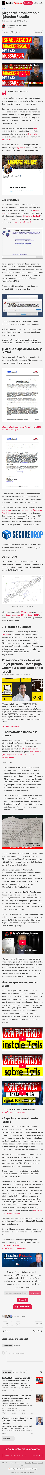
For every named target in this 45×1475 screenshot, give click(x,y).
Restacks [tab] (17, 1346)
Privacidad (28, 1463)
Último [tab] (15, 1372)
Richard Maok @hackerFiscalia (17, 25)
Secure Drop (6, 510)
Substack (5, 635)
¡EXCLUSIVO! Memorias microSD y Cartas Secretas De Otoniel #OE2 (17, 1379)
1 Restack (23, 1316)
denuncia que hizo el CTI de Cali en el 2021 (22, 615)
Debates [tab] (22, 1372)
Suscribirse (28, 3)
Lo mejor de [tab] (7, 1372)
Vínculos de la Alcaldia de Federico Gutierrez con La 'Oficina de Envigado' (17, 1420)
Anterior (8, 1331)
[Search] (41, 1372)
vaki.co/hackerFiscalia (10, 1245)
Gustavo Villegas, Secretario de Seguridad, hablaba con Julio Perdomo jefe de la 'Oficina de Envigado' (17, 1427)
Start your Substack (17, 1469)
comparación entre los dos (22, 222)
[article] (22, 1384)
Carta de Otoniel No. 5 (31, 749)
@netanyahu (32, 134)
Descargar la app (31, 1469)
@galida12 (37, 128)
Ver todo (6, 1438)
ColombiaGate (21, 1410)
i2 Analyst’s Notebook (31, 216)
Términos (34, 1463)
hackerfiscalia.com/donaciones (14, 1248)
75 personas (26, 612)
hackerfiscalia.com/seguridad (13, 1112)
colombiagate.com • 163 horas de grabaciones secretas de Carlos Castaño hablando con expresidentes (16, 1398)
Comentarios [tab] (7, 1346)
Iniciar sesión (38, 3)
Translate (6, 9)
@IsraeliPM (6, 140)
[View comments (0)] (12, 32)
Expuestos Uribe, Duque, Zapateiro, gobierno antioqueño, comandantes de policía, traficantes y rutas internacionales (17, 1384)
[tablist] (11, 1346)
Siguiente (36, 1331)
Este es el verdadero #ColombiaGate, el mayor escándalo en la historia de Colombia (17, 1405)
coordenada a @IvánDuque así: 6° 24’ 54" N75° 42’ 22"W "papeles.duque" (21, 754)
